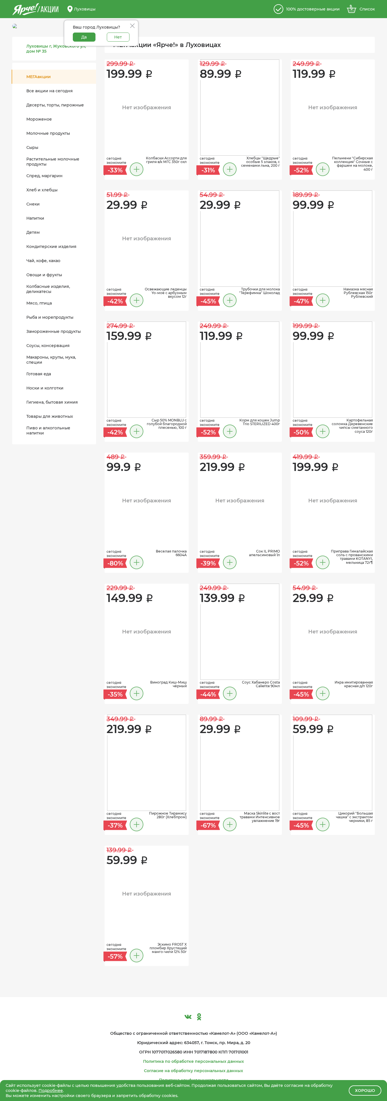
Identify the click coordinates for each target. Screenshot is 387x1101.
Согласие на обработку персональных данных (193, 1070)
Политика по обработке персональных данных (193, 1061)
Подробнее (51, 1090)
